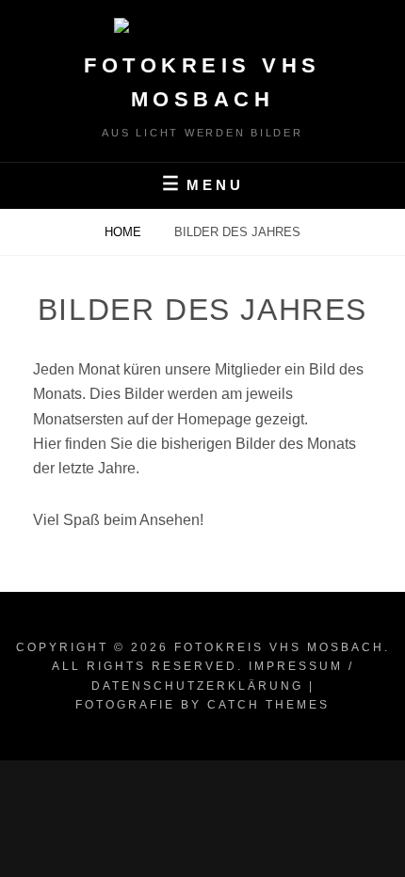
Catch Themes (268, 704)
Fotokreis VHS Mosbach (279, 647)
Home (125, 232)
